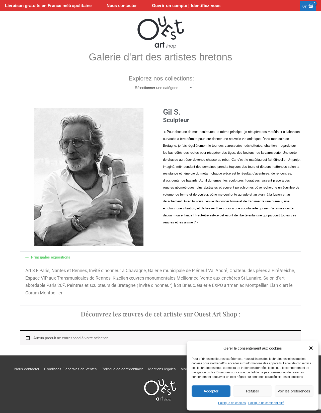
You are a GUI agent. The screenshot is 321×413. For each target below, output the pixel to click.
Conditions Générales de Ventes (70, 369)
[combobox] (161, 87)
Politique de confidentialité (266, 403)
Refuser (252, 391)
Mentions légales (162, 369)
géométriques (185, 187)
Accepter (211, 391)
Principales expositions (50, 257)
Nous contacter (26, 369)
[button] (310, 348)
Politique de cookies (232, 403)
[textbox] (159, 87)
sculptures (207, 132)
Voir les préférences (294, 391)
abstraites (211, 187)
